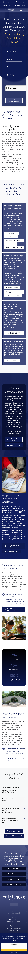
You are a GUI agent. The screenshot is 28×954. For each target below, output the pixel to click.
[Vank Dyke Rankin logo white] (9, 9)
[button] (14, 790)
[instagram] (16, 904)
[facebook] (12, 904)
